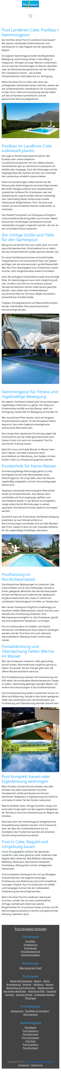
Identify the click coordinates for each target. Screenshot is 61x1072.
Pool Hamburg (30, 1031)
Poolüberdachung (30, 951)
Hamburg (38, 984)
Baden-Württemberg (21, 981)
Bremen (27, 984)
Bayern (38, 981)
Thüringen (30, 998)
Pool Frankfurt (30, 1044)
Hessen (49, 984)
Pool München (30, 1034)
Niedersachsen (46, 988)
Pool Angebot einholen (31, 929)
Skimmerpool (30, 1014)
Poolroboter (30, 948)
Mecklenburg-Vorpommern (21, 988)
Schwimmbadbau (30, 955)
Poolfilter (30, 941)
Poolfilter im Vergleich (37, 1011)
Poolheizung (30, 944)
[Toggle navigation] (30, 16)
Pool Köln (30, 1041)
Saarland (51, 991)
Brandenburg (14, 984)
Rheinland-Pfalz (36, 991)
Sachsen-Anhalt (24, 994)
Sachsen (9, 994)
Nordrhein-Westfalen (15, 991)
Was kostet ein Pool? (30, 968)
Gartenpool (17, 1011)
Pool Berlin (30, 1027)
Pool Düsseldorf (30, 1037)
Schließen (36, 57)
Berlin (47, 981)
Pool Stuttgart (30, 1048)
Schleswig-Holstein (44, 994)
